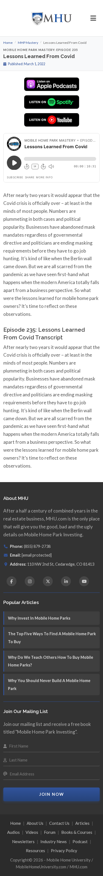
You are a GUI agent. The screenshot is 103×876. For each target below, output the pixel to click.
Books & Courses (76, 832)
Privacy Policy (64, 850)
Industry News (53, 841)
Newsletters (23, 841)
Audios (13, 832)
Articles (82, 823)
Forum (49, 832)
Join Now (51, 794)
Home (8, 43)
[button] (93, 18)
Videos (32, 832)
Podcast (80, 841)
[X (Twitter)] (48, 581)
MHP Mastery (28, 43)
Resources (35, 850)
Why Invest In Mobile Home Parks (39, 618)
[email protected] (37, 555)
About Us (35, 823)
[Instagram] (30, 581)
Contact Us (59, 823)
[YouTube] (84, 581)
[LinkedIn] (66, 581)
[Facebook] (11, 581)
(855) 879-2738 (37, 546)
